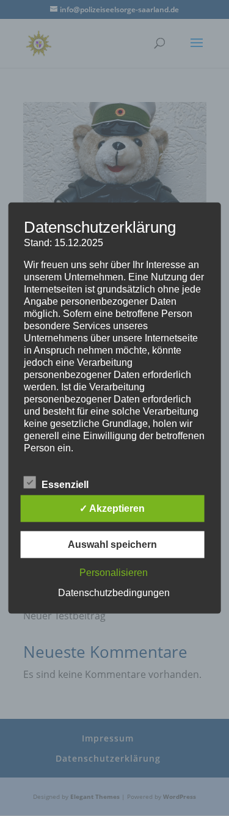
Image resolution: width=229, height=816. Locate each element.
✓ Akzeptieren (112, 508)
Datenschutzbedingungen (114, 592)
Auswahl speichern (112, 544)
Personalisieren (113, 572)
